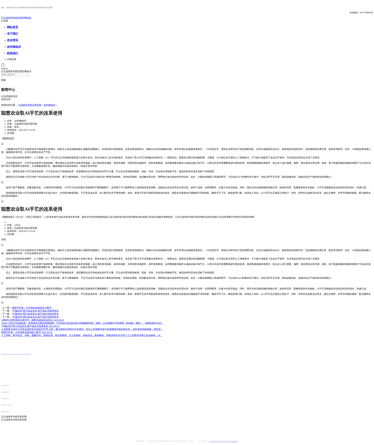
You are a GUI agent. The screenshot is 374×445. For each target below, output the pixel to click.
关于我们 (12, 33)
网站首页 (12, 27)
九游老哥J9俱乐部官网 (29, 105)
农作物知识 (14, 46)
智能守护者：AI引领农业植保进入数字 (32, 307)
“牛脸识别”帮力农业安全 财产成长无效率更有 (35, 311)
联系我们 (12, 53)
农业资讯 (12, 40)
